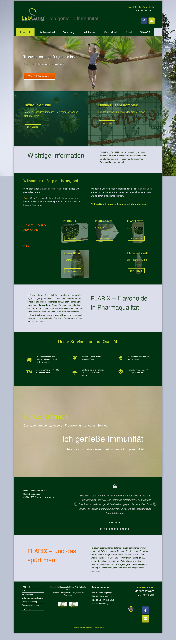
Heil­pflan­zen (89, 32)
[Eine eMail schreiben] (151, 20)
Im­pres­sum (26, 609)
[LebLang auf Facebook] (144, 20)
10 (126, 529)
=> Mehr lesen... (38, 321)
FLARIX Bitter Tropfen (101, 592)
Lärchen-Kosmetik (99, 603)
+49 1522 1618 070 (144, 10)
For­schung (69, 32)
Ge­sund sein (111, 32)
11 (128, 529)
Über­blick (25, 32)
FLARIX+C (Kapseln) (100, 596)
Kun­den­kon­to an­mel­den (66, 198)
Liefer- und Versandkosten (32, 598)
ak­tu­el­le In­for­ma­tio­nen (50, 188)
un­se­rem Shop (145, 188)
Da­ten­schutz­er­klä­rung (30, 605)
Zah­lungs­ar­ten (27, 594)
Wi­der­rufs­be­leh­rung (29, 601)
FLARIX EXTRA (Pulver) (102, 600)
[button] (158, 32)
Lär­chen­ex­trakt (46, 32)
